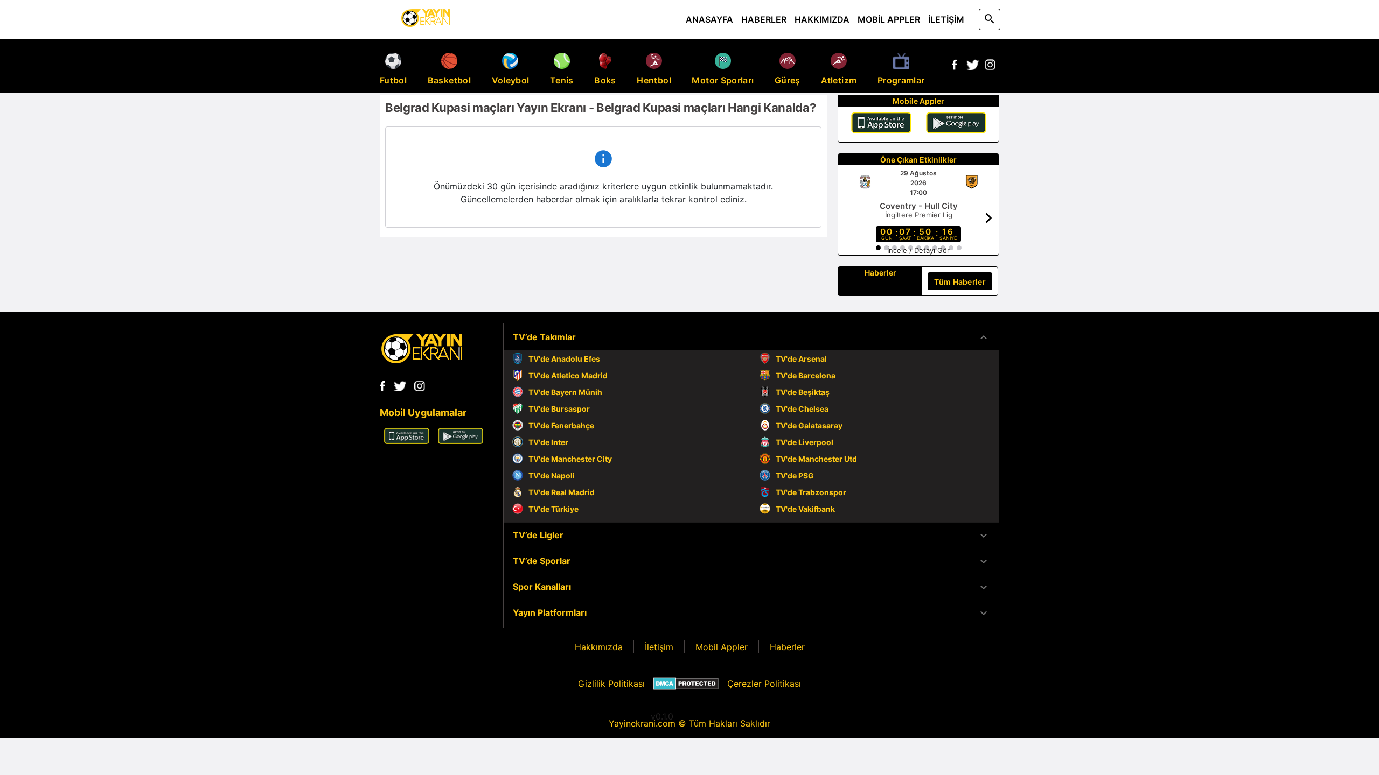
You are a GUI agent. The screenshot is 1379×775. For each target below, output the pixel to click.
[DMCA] (686, 683)
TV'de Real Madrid (561, 492)
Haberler (787, 647)
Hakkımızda (599, 647)
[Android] (956, 124)
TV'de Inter (548, 442)
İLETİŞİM (946, 19)
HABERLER (763, 19)
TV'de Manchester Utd (816, 458)
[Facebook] (954, 66)
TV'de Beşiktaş (803, 392)
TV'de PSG (795, 475)
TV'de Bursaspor (559, 408)
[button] (751, 337)
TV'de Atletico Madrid (568, 375)
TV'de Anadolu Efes (564, 358)
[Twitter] (972, 66)
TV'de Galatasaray (809, 425)
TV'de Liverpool (804, 442)
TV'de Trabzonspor (811, 492)
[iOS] (881, 124)
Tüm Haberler (960, 281)
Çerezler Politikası (764, 683)
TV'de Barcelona (805, 375)
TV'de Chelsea (802, 408)
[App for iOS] (407, 440)
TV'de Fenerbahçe (561, 425)
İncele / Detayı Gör (918, 250)
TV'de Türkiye (553, 508)
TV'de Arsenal (801, 358)
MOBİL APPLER (889, 19)
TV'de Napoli (551, 475)
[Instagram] (990, 66)
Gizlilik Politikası (611, 683)
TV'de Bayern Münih (565, 392)
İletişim (659, 647)
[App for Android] (460, 440)
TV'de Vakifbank (805, 508)
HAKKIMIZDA (822, 19)
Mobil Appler (721, 647)
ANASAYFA (709, 19)
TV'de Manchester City (570, 458)
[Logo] (422, 360)
